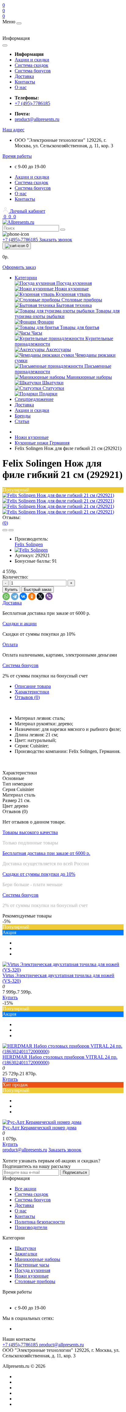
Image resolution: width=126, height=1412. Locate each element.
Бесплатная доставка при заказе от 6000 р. (46, 853)
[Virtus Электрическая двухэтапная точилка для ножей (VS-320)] (63, 969)
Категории (26, 277)
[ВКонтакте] (23, 596)
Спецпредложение (34, 399)
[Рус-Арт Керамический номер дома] (41, 1122)
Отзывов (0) (27, 697)
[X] (40, 596)
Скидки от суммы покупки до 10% (38, 874)
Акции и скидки (32, 59)
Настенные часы (32, 1264)
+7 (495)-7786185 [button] (20, 1344)
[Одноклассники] (31, 596)
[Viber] (49, 596)
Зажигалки (26, 1253)
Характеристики (32, 691)
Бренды (23, 415)
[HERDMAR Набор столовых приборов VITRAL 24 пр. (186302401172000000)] (63, 1051)
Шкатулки (25, 1248)
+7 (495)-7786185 (32, 103)
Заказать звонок (55, 239)
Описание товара (33, 686)
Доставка (24, 76)
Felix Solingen (29, 544)
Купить (11, 589)
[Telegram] (14, 596)
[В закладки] (4, 530)
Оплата (10, 644)
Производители (31, 1227)
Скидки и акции (19, 623)
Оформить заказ (19, 267)
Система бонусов (33, 70)
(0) (5, 523)
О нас (21, 87)
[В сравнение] (11, 530)
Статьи (22, 421)
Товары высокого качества (30, 832)
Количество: (15, 577)
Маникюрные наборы (37, 1259)
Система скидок (31, 65)
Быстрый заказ (37, 589)
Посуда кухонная (32, 1270)
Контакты (25, 81)
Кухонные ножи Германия (42, 442)
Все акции (25, 1188)
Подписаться (75, 1172)
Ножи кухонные (32, 437)
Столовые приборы (35, 1281)
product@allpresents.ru (37, 119)
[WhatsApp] (6, 596)
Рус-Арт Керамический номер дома (39, 1127)
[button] (13, 129)
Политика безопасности (40, 1221)
